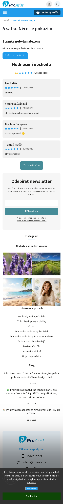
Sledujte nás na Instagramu (31, 246)
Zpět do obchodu (15, 55)
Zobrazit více (31, 165)
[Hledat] (57, 4)
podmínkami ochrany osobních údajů (32, 220)
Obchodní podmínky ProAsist (31, 331)
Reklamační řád (31, 346)
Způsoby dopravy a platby (31, 321)
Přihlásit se (31, 211)
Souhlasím (31, 496)
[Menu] (4, 12)
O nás (31, 326)
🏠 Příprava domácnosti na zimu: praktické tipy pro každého (31, 411)
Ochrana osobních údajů (31, 341)
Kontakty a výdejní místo (32, 316)
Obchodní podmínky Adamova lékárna (31, 336)
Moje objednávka (31, 356)
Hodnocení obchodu (31, 64)
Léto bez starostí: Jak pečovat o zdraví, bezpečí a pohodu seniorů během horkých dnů (31, 375)
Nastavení (31, 488)
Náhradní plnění (32, 351)
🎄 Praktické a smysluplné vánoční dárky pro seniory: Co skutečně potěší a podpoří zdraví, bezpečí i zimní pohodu (31, 393)
